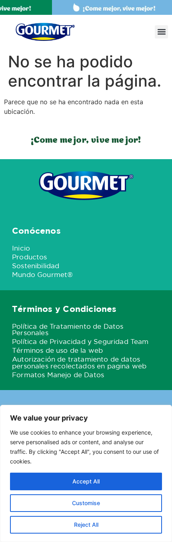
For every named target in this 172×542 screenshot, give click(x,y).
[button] (161, 31)
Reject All (86, 524)
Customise (86, 503)
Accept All (86, 481)
